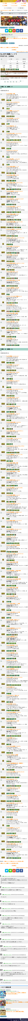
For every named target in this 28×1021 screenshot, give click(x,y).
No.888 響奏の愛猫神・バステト (13, 397)
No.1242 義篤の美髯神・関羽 (12, 462)
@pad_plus (15, 1020)
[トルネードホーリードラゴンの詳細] (3, 144)
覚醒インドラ (11, 27)
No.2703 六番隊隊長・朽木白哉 (13, 287)
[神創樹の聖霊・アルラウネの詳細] (3, 424)
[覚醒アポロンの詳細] (3, 307)
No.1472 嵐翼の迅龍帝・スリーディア (14, 520)
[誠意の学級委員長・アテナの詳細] (3, 797)
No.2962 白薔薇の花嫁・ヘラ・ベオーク (14, 843)
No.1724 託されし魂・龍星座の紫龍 (14, 579)
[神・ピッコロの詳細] (3, 539)
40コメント (17, 991)
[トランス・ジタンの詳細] (3, 662)
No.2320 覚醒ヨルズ (11, 686)
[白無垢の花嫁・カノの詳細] (3, 837)
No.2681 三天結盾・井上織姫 (12, 754)
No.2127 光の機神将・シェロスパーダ (14, 229)
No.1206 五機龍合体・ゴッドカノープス (14, 454)
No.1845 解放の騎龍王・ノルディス (14, 206)
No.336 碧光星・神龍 (11, 93)
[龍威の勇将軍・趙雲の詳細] (3, 564)
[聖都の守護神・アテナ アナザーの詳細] (3, 185)
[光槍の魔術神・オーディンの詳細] (3, 506)
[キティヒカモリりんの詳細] (3, 152)
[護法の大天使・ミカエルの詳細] (3, 374)
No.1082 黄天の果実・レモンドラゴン (14, 133)
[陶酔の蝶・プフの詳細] (3, 127)
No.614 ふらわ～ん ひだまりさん (13, 102)
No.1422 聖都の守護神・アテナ (13, 175)
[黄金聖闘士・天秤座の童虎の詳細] (3, 573)
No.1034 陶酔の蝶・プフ (11, 125)
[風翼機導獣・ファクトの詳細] (3, 671)
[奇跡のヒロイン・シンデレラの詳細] (3, 332)
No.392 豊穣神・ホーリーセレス (13, 364)
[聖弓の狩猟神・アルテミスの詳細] (3, 408)
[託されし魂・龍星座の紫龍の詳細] (3, 581)
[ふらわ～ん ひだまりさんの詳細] (3, 104)
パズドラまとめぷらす (7, 1)
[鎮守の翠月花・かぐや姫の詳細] (3, 282)
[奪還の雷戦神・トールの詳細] (3, 169)
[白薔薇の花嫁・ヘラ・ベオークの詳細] (3, 845)
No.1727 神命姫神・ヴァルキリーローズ (14, 191)
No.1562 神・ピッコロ (11, 536)
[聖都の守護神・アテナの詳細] (3, 177)
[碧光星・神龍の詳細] (3, 96)
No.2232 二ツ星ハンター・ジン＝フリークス (15, 237)
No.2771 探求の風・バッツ (12, 779)
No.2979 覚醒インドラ (11, 338)
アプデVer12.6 (3, 1016)
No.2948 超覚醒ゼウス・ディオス (13, 827)
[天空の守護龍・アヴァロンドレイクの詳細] (3, 773)
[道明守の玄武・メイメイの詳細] (3, 481)
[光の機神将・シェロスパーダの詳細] (3, 231)
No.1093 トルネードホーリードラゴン (14, 141)
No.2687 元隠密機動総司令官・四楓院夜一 (15, 763)
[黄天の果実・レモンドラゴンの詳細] (3, 135)
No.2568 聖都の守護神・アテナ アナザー (15, 182)
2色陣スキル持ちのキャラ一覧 (21, 51)
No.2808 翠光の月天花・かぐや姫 (13, 787)
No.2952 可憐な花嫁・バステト (13, 321)
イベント (2, 997)
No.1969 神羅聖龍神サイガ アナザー (14, 628)
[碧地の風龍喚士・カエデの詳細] (3, 853)
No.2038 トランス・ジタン (12, 660)
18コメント (17, 1010)
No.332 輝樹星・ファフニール (12, 356)
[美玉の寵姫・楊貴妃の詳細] (3, 315)
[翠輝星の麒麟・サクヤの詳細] (3, 216)
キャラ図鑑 (5, 3)
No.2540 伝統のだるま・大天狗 (13, 720)
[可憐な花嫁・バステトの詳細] (3, 324)
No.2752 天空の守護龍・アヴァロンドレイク (15, 771)
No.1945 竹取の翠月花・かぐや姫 (13, 612)
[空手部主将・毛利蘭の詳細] (3, 813)
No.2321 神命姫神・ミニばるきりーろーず (15, 198)
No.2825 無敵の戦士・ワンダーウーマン (14, 803)
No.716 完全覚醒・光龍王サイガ (13, 619)
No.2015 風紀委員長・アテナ (12, 645)
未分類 (10, 10)
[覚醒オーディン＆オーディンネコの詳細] (3, 391)
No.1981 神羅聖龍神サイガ (12, 636)
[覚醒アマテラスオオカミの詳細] (3, 248)
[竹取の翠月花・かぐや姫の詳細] (3, 614)
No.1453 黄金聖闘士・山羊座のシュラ (14, 512)
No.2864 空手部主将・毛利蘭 (12, 811)
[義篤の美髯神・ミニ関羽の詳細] (3, 473)
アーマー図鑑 (14, 3)
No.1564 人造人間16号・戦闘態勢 (13, 545)
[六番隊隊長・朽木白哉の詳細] (3, 290)
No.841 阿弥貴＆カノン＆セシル (13, 380)
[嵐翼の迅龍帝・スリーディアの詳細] (3, 522)
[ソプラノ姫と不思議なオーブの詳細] (3, 298)
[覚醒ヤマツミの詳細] (3, 740)
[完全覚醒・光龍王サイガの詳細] (3, 622)
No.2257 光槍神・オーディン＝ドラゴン (14, 677)
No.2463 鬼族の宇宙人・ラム (12, 271)
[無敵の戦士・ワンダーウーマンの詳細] (3, 805)
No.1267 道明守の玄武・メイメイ (13, 479)
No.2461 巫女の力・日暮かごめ (13, 695)
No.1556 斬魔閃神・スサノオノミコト (14, 529)
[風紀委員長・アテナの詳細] (3, 647)
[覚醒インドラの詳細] (3, 341)
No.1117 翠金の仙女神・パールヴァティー (15, 430)
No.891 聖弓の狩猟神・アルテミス (13, 406)
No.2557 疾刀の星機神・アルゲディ (14, 746)
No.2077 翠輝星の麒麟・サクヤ (13, 214)
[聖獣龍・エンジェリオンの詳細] (3, 112)
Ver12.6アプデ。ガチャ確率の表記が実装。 (15, 1011)
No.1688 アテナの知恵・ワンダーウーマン (15, 553)
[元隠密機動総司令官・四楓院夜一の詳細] (3, 765)
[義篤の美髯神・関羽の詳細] (3, 465)
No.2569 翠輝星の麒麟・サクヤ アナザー (15, 221)
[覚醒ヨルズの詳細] (3, 689)
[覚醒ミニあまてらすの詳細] (3, 257)
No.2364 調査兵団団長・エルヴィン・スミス (15, 263)
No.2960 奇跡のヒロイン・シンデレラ (14, 330)
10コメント (17, 1000)
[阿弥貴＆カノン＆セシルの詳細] (3, 383)
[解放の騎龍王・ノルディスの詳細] (3, 208)
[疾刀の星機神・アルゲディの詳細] (3, 748)
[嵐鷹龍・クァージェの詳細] (3, 821)
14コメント (16, 36)
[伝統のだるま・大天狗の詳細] (3, 723)
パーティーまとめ (3, 27)
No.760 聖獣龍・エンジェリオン (13, 110)
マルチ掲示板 (23, 5)
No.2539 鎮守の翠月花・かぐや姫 (13, 280)
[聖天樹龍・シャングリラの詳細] (3, 120)
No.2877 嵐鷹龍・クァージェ (12, 819)
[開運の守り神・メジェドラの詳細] (3, 731)
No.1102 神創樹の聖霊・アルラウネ (14, 422)
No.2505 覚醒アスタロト (11, 703)
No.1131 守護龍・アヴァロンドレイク (14, 438)
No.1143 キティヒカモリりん (12, 150)
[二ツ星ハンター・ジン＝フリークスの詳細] (3, 240)
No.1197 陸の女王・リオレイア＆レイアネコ (15, 445)
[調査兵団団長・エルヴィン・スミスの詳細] (3, 265)
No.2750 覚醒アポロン (11, 304)
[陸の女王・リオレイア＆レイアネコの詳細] (3, 448)
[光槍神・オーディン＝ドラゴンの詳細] (3, 680)
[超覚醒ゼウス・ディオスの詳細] (3, 829)
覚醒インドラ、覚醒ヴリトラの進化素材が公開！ (10, 47)
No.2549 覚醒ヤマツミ (11, 737)
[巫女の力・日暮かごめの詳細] (3, 697)
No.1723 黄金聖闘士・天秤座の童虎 (14, 570)
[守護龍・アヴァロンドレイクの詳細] (3, 440)
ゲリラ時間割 (4, 5)
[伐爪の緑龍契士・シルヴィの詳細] (3, 714)
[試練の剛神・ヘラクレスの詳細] (3, 416)
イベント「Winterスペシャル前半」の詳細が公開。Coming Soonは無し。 (16, 993)
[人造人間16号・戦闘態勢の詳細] (3, 547)
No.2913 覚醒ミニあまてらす (12, 254)
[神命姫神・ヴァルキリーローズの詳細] (3, 193)
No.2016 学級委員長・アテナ (12, 652)
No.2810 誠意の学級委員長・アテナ (14, 795)
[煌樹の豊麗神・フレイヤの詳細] (3, 497)
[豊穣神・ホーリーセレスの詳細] (3, 366)
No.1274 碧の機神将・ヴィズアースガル (14, 487)
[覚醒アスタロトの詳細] (3, 706)
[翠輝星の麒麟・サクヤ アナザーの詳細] (3, 223)
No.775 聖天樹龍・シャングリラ (13, 118)
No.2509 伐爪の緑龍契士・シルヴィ (14, 712)
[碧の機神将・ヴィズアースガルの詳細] (3, 489)
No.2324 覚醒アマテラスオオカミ (13, 246)
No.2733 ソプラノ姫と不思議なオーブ (14, 296)
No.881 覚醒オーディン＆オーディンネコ (15, 389)
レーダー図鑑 (23, 3)
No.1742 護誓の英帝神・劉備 (12, 587)
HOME (14, 49)
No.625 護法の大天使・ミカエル (13, 372)
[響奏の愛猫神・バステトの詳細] (3, 400)
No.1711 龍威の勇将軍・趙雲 (12, 562)
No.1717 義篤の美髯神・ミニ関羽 (13, 471)
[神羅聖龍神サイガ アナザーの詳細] (3, 630)
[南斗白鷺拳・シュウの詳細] (3, 597)
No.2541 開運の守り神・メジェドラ (14, 729)
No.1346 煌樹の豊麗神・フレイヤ (13, 495)
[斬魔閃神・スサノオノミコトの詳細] (3, 531)
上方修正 (2, 1006)
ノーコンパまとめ (14, 5)
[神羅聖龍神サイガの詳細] (3, 639)
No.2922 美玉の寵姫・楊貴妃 (12, 313)
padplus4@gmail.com (24, 1020)
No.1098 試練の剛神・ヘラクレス (13, 413)
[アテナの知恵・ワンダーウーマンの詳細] (3, 556)
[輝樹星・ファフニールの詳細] (3, 358)
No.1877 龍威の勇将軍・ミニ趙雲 (13, 603)
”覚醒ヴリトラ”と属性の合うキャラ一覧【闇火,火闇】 (14, 861)
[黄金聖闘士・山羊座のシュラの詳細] (3, 514)
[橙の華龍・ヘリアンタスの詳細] (3, 160)
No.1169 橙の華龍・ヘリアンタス (13, 159)
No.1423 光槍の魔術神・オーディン (14, 503)
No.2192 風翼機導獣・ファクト (13, 668)
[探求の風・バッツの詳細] (3, 781)
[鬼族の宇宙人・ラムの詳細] (3, 274)
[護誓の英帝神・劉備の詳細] (3, 589)
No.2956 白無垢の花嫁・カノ (12, 835)
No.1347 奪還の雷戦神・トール (13, 166)
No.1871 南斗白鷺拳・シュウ (12, 596)
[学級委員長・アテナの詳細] (3, 654)
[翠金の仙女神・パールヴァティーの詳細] (3, 432)
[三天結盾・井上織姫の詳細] (3, 757)
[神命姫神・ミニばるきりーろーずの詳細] (3, 200)
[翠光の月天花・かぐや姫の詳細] (3, 789)
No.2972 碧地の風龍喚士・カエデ (13, 851)
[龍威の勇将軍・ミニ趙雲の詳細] (3, 606)
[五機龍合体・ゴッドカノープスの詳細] (3, 456)
